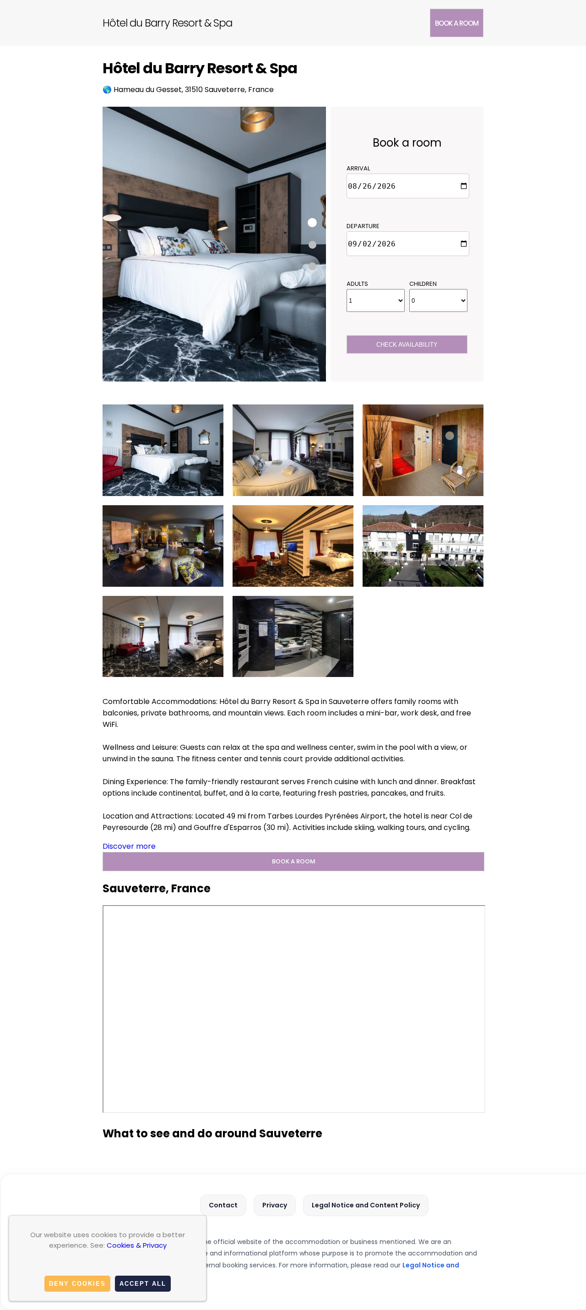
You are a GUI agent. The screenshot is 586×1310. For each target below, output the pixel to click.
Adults (357, 283)
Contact (223, 1205)
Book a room (456, 23)
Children (423, 283)
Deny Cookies (77, 1283)
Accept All (142, 1283)
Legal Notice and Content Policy (366, 1205)
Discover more (129, 846)
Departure (363, 226)
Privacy (274, 1205)
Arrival (358, 168)
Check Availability (407, 344)
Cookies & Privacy (137, 1245)
